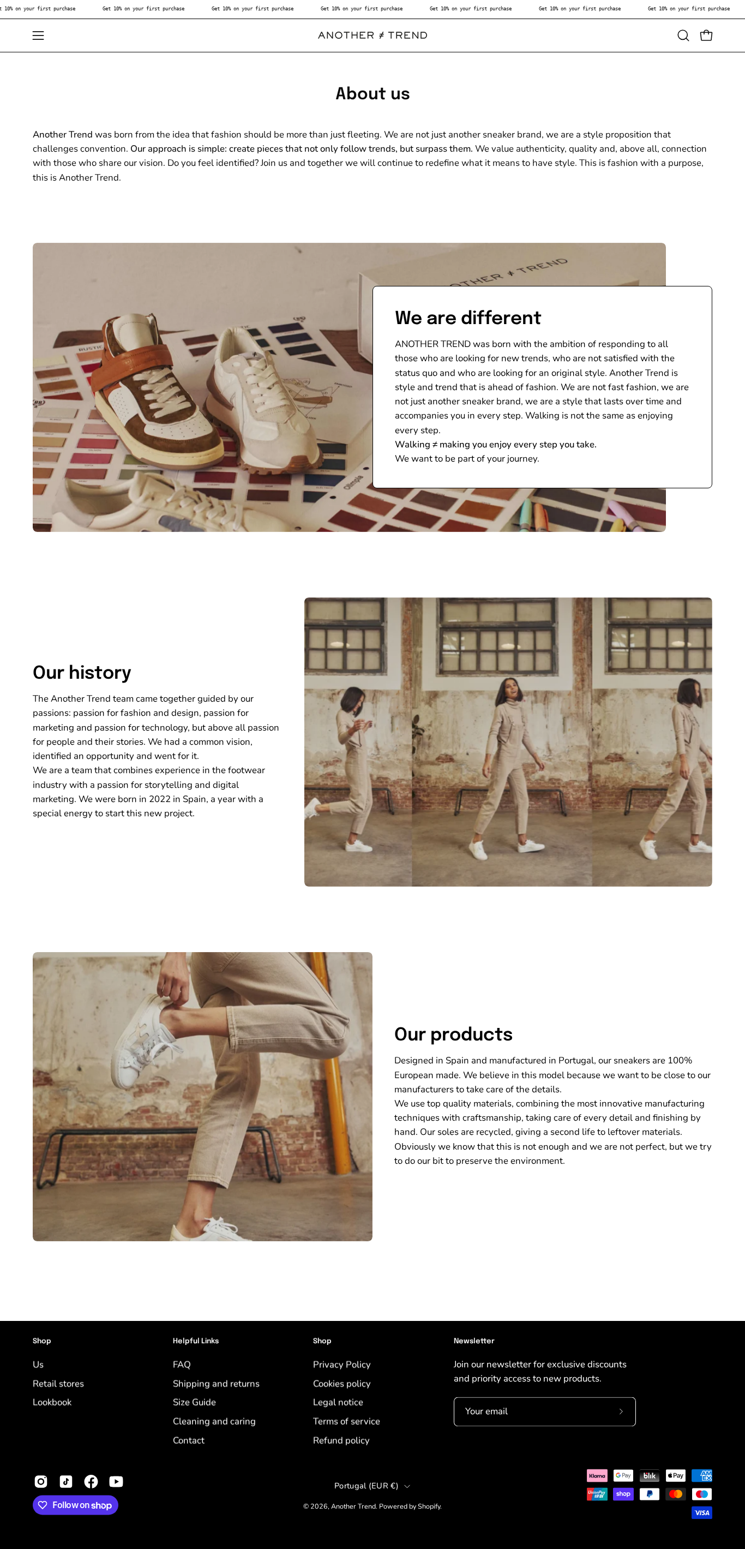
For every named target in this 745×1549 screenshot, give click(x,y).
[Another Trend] (372, 35)
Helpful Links (196, 1341)
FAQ (182, 1364)
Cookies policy (342, 1383)
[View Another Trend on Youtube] (116, 1482)
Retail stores (58, 1383)
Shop (42, 1341)
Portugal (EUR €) (366, 1485)
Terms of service (346, 1421)
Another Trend (353, 1506)
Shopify (429, 1506)
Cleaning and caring (214, 1421)
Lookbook (52, 1402)
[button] (683, 35)
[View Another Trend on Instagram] (41, 1482)
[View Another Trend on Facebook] (91, 1482)
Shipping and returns (216, 1383)
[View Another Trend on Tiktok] (66, 1482)
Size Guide (194, 1402)
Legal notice (338, 1402)
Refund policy (341, 1439)
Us (38, 1364)
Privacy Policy (342, 1364)
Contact (189, 1439)
